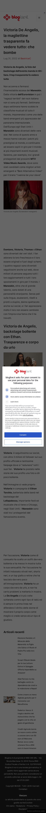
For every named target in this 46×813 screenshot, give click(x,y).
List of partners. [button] (28, 415)
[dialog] (23, 406)
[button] (23, 401)
